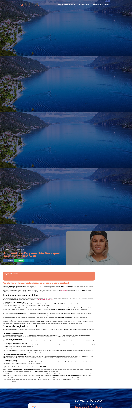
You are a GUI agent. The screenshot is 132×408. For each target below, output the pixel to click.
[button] (8, 260)
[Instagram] (109, 1)
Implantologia (68, 4)
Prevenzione (81, 4)
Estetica (88, 4)
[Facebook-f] (106, 1)
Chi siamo (60, 4)
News (101, 4)
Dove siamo (107, 4)
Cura (75, 4)
